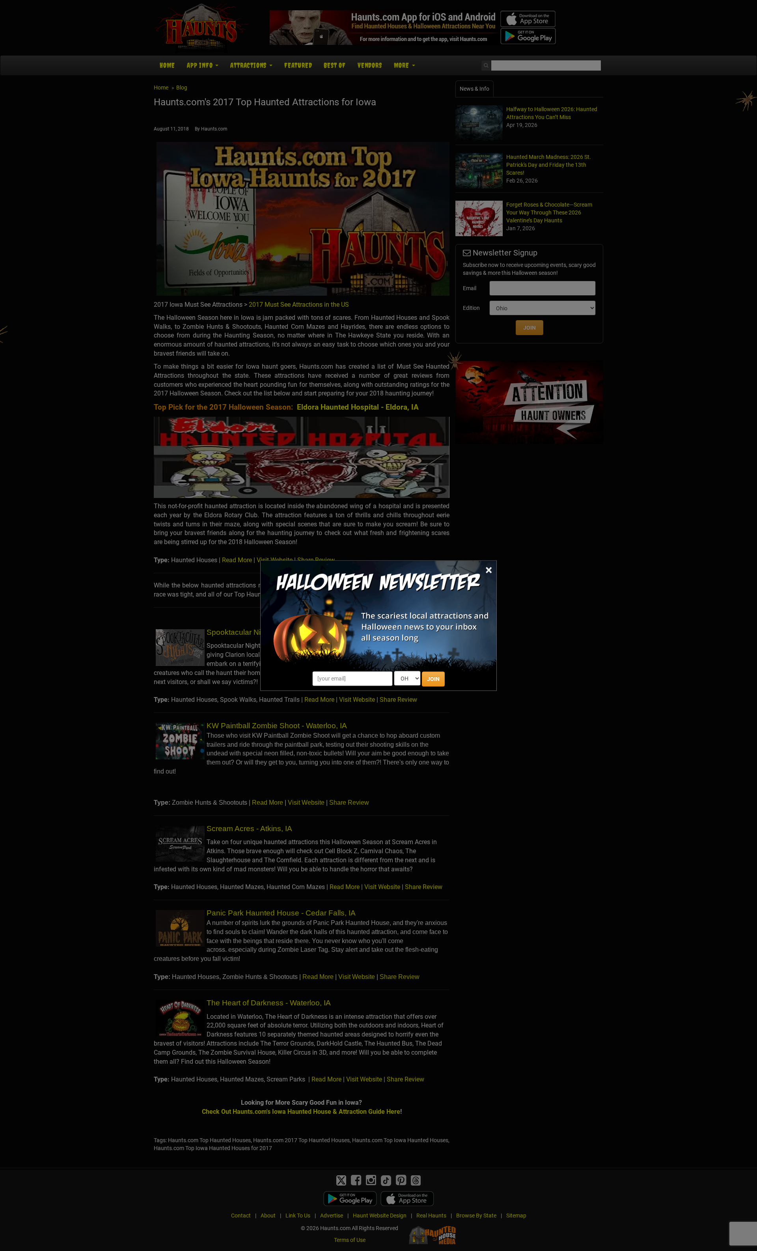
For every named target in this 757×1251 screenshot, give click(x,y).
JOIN (433, 679)
